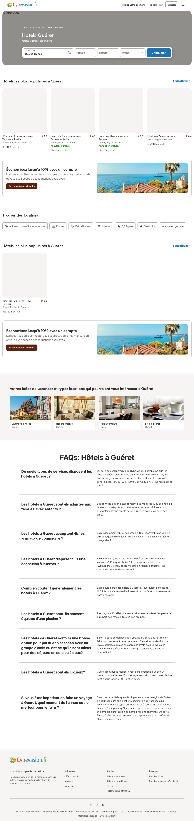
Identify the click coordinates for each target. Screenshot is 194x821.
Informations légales (87, 815)
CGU (123, 811)
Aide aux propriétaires (117, 781)
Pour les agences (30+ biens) (163, 781)
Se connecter (155, 4)
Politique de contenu (155, 811)
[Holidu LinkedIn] (97, 805)
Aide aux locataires (116, 776)
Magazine (69, 786)
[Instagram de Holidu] (91, 805)
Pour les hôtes (156, 776)
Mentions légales (109, 811)
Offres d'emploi (71, 776)
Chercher (158, 52)
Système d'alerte (108, 815)
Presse (110, 786)
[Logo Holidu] (22, 5)
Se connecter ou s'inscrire (22, 186)
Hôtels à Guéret (55, 27)
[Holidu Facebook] (103, 805)
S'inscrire (171, 4)
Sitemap (172, 811)
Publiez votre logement (133, 4)
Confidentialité (135, 811)
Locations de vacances (33, 27)
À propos (68, 781)
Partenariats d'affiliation (118, 791)
